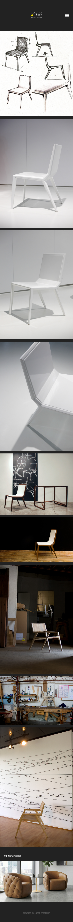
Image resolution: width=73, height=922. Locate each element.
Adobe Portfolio (42, 913)
